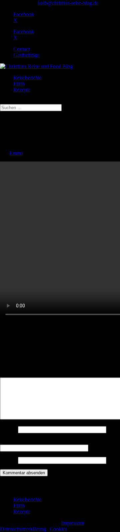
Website (8, 460)
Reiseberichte (27, 77)
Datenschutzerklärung (23, 529)
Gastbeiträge (26, 55)
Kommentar (14, 374)
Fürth (19, 83)
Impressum (72, 523)
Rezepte (21, 89)
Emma (16, 153)
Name (8, 429)
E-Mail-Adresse (18, 441)
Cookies (58, 529)
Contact (21, 49)
